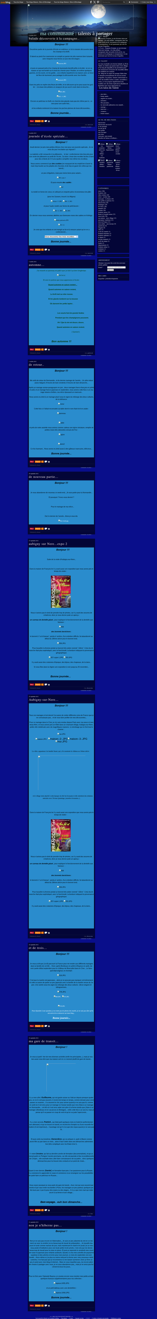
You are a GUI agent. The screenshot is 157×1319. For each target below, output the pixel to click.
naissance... (104, 101)
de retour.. (36, 364)
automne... (36, 264)
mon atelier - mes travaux (106, 224)
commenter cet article (86, 127)
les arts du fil (102, 128)
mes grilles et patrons (104, 201)
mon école (90, 124)
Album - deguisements (110, 149)
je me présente (102, 126)
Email (100, 267)
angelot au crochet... (107, 98)
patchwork (90, 353)
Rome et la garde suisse (105, 214)
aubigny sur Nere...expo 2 (48, 543)
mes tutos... (104, 94)
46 (63, 1316)
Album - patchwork (110, 165)
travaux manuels (103, 239)
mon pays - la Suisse (104, 199)
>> (72, 1316)
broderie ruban (102, 247)
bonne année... (105, 96)
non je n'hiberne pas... (45, 1225)
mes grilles (101, 130)
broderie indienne (103, 235)
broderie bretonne (103, 233)
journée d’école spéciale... (48, 136)
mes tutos (101, 134)
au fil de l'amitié (103, 232)
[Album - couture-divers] (118, 164)
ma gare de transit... (44, 1041)
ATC (99, 230)
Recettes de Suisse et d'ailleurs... (108, 138)
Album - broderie (102, 165)
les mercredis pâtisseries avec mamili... (112, 105)
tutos (91, 1213)
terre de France (102, 222)
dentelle (100, 208)
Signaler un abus (79, 1318)
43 (58, 1316)
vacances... (104, 111)
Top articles (64, 1318)
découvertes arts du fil (105, 125)
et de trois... (38, 947)
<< (50, 1316)
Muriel (45, 1318)
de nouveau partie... (43, 476)
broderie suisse (102, 212)
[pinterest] (98, 2)
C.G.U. (88, 1318)
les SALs (101, 206)
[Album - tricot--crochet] (118, 148)
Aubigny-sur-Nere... (44, 699)
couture (100, 251)
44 (59, 1316)
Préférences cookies (116, 1318)
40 (53, 1316)
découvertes (90, 688)
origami (100, 228)
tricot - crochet (102, 197)
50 (69, 1316)
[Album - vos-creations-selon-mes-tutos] (102, 152)
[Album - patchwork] (110, 162)
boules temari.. (105, 113)
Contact (71, 1318)
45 (61, 1316)
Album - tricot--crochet (117, 152)
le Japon (100, 237)
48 (66, 1316)
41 (55, 1316)
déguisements (102, 245)
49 (67, 1316)
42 (56, 1316)
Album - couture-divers (117, 168)
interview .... (105, 109)
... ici (76, 237)
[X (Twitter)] (94, 2)
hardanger (101, 205)
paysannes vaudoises (104, 220)
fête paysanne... (105, 103)
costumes (101, 249)
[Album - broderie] (102, 162)
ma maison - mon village (105, 218)
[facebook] (91, 2)
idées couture (102, 195)
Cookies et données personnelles (100, 1318)
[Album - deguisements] (110, 146)
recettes (100, 210)
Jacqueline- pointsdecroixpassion (108, 279)
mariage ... (104, 107)
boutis (100, 243)
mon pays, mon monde (105, 136)
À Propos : (101, 48)
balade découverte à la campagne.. (54, 38)
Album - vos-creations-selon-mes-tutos (102, 157)
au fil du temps (102, 241)
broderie (100, 193)
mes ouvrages (102, 132)
